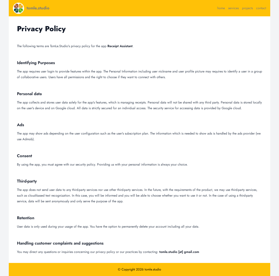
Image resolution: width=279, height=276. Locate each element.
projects (247, 8)
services (233, 8)
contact (261, 8)
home (221, 8)
